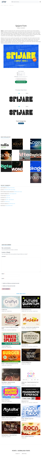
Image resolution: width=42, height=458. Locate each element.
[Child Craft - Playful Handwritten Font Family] (31, 375)
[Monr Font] (17, 166)
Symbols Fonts (9, 311)
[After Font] (24, 155)
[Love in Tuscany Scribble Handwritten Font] (11, 319)
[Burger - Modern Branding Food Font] (11, 356)
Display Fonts (6, 5)
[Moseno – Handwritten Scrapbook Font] (31, 319)
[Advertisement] (21, 15)
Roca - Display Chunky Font (28, 436)
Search (12, 2)
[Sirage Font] (35, 166)
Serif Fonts (28, 363)
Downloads (20, 74)
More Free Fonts (20, 293)
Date (19, 73)
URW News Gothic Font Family (9, 189)
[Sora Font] (6, 155)
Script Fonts (9, 329)
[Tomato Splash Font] (11, 338)
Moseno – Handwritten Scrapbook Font (30, 327)
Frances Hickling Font (26, 362)
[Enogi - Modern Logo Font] (31, 411)
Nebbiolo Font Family (10, 187)
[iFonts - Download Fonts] (4, 1)
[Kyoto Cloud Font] (11, 392)
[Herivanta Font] (31, 337)
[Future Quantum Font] (31, 302)
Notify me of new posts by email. (9, 285)
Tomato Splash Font (6, 346)
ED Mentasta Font (12, 203)
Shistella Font (7, 201)
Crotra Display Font (12, 193)
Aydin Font (8, 197)
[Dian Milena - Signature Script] (11, 375)
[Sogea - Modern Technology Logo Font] (35, 144)
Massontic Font (25, 401)
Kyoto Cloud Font (6, 399)
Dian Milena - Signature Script (8, 382)
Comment (4, 256)
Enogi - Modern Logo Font (27, 418)
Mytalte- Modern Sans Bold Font (9, 417)
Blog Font (8, 195)
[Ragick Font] (35, 155)
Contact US (18, 453)
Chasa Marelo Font (9, 205)
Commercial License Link (21, 79)
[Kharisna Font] (35, 177)
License (17, 76)
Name (3, 273)
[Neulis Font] (6, 144)
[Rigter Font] (6, 166)
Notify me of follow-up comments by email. (11, 283)
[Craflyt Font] (11, 302)
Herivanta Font (25, 344)
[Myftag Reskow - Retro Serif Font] (11, 427)
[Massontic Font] (31, 393)
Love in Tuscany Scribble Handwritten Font (10, 328)
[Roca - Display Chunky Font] (31, 429)
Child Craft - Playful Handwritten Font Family (30, 383)
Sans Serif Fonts (29, 311)
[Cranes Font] (17, 144)
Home (2, 5)
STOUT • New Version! (10, 199)
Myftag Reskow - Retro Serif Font (9, 435)
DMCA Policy (24, 453)
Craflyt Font (4, 309)
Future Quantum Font (26, 309)
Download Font (22, 82)
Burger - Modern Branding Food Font (10, 363)
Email (3, 278)
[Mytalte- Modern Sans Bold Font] (11, 410)
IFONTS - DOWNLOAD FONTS (21, 450)
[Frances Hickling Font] (31, 355)
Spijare (21, 99)
